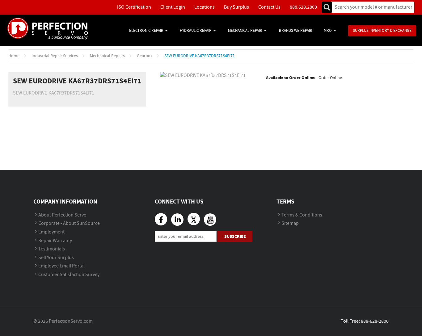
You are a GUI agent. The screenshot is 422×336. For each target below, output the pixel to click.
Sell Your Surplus (56, 257)
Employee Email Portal (61, 266)
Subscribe (235, 236)
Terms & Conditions (301, 215)
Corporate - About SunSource (69, 223)
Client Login (172, 7)
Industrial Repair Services (55, 56)
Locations (204, 7)
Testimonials (51, 249)
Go (327, 7)
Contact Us (269, 7)
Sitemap (290, 223)
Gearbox (144, 56)
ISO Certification (134, 7)
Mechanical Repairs (107, 56)
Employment (51, 232)
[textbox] (371, 7)
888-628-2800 (375, 321)
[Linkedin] (177, 219)
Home (13, 56)
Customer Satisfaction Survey (68, 274)
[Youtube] (210, 219)
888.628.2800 (303, 7)
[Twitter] (194, 219)
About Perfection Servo (62, 215)
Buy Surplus (236, 7)
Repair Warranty (55, 240)
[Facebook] (161, 219)
